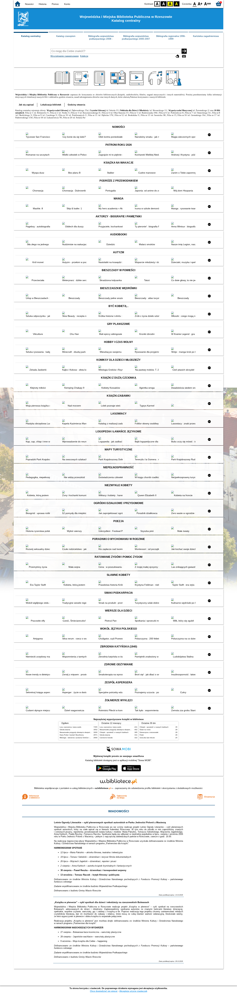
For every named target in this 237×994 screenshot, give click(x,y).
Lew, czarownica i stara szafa (70, 727)
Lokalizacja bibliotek (50, 105)
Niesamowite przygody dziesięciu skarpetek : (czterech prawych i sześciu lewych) (89, 732)
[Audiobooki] (81, 85)
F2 (207, 3)
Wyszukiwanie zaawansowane (64, 56)
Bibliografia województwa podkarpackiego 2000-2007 (136, 37)
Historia (42, 4)
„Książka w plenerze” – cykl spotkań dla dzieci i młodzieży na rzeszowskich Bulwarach (101, 902)
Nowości (29, 4)
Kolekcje (84, 56)
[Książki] (62, 85)
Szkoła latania (65, 729)
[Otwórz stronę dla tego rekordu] (39, 134)
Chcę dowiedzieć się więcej (103, 991)
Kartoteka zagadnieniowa (206, 36)
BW (164, 3)
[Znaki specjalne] (184, 56)
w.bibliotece (103, 788)
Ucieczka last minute (147, 738)
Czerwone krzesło (106, 738)
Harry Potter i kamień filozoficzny (72, 735)
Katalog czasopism (65, 36)
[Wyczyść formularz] (177, 56)
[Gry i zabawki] (174, 85)
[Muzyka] (155, 85)
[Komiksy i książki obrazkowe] (118, 85)
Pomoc (55, 4)
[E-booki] (100, 85)
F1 (200, 3)
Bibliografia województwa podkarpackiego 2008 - (101, 37)
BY (176, 3)
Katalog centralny (31, 36)
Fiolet (142, 735)
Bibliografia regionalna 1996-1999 (171, 37)
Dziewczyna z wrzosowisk (149, 732)
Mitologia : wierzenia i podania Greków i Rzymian (78, 738)
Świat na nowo (145, 729)
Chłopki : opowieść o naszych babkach (114, 732)
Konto (67, 4)
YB (170, 3)
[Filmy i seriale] (137, 85)
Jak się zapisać (26, 105)
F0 (194, 3)
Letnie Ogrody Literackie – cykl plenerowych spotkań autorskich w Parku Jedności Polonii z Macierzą (110, 822)
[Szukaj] (184, 51)
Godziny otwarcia (76, 105)
